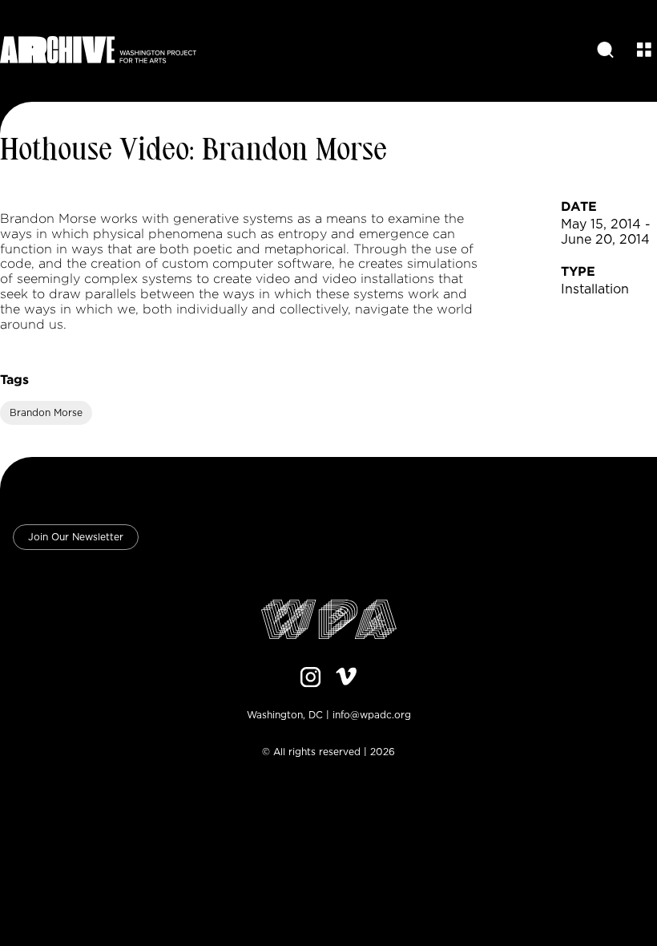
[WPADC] (329, 620)
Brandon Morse (46, 413)
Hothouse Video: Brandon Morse (193, 151)
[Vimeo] (346, 678)
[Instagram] (310, 678)
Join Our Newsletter (75, 537)
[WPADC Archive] (98, 51)
